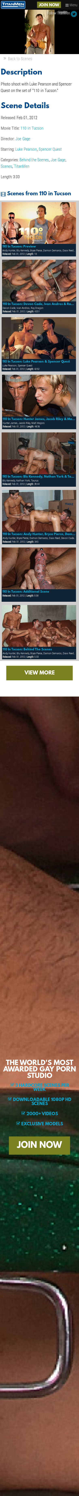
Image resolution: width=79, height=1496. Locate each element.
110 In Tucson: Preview (19, 247)
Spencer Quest (50, 149)
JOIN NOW (49, 5)
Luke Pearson (26, 149)
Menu (73, 5)
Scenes (6, 166)
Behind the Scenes (34, 159)
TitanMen (21, 166)
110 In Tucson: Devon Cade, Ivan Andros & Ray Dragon (39, 304)
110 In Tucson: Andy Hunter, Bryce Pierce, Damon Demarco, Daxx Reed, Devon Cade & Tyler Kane (39, 534)
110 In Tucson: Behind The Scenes (27, 649)
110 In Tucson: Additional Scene (25, 592)
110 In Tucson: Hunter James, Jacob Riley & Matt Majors (39, 419)
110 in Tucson (31, 128)
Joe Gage (22, 138)
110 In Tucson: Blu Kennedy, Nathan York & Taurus (38, 477)
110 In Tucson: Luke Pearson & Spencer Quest (36, 362)
